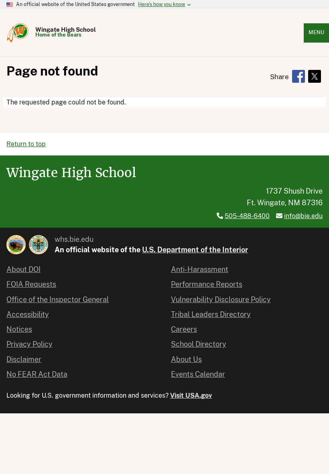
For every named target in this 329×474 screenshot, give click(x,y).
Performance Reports (206, 284)
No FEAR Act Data (36, 374)
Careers (184, 329)
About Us (186, 359)
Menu (316, 32)
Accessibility (27, 314)
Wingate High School (65, 29)
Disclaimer (23, 359)
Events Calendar (198, 374)
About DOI (23, 269)
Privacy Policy (29, 344)
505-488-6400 (247, 216)
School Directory (198, 344)
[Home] (17, 33)
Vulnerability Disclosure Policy (221, 299)
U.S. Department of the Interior (195, 249)
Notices (19, 329)
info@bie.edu (303, 216)
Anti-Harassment (199, 269)
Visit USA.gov (191, 395)
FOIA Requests (31, 284)
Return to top (26, 144)
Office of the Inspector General (57, 299)
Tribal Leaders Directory (211, 314)
